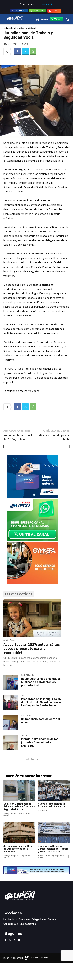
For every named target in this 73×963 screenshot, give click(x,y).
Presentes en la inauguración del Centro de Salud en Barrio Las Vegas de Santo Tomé (41, 702)
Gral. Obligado (27, 675)
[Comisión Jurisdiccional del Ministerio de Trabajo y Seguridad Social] (19, 790)
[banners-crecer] (32, 496)
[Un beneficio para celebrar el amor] (10, 722)
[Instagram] (24, 5)
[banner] (32, 540)
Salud (23, 695)
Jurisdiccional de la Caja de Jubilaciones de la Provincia (18, 849)
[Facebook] (20, 5)
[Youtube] (32, 5)
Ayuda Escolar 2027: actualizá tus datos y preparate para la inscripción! (31, 649)
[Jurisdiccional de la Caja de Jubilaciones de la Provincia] (19, 832)
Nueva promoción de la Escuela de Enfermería (51, 805)
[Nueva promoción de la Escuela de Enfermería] (54, 790)
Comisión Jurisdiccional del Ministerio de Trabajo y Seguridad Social (19, 806)
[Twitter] (28, 5)
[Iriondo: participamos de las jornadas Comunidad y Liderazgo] (10, 742)
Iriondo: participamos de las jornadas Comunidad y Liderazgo (39, 742)
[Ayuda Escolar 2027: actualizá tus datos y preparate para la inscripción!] (32, 618)
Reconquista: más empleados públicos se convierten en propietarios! (41, 682)
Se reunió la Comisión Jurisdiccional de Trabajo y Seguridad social (53, 849)
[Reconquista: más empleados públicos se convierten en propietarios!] (10, 682)
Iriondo (24, 736)
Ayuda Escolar (9, 640)
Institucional (43, 810)
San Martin (26, 715)
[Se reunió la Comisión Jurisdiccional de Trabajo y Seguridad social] (54, 832)
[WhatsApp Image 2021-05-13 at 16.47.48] (32, 583)
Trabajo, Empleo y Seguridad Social (19, 28)
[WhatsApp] (33, 51)
